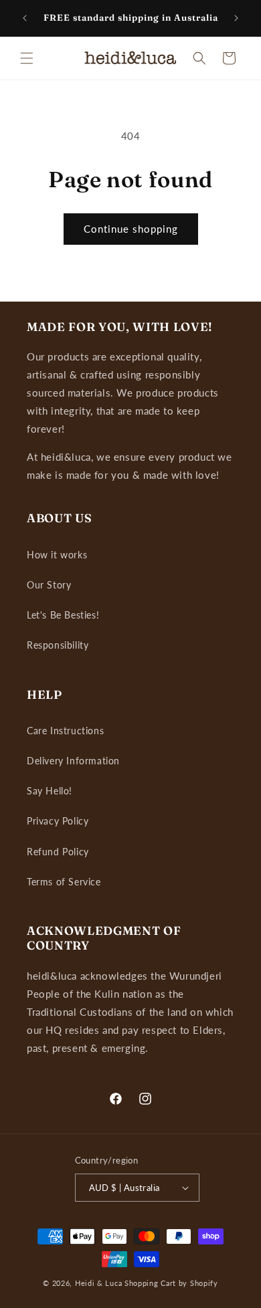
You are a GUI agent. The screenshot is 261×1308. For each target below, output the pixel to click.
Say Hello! (49, 790)
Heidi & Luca (98, 1283)
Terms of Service (64, 881)
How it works (57, 554)
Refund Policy (58, 851)
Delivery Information (73, 760)
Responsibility (57, 645)
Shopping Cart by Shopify (171, 1283)
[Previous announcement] (24, 18)
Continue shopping (131, 229)
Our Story (49, 584)
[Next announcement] (236, 18)
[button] (26, 58)
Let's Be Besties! (63, 615)
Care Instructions (65, 730)
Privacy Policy (57, 821)
